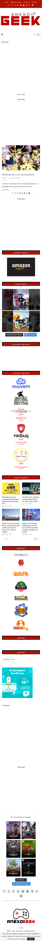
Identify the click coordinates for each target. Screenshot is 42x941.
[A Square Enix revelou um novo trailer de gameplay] (29, 830)
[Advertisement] (21, 64)
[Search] (34, 35)
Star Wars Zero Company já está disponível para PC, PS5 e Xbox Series (30, 499)
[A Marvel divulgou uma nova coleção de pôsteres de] (13, 849)
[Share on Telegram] (29, 193)
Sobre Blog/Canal (16, 2)
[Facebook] (4, 891)
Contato (34, 2)
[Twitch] (29, 5)
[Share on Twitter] (17, 193)
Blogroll (27, 2)
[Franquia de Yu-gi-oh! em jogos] (21, 157)
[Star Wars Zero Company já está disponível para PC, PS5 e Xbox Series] (31, 488)
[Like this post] (13, 193)
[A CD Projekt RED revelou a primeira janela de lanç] (29, 867)
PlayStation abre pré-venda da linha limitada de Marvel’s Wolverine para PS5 (10, 500)
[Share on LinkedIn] (22, 193)
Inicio (6, 2)
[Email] (23, 5)
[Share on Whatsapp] (26, 193)
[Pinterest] (17, 5)
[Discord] (32, 5)
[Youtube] (20, 5)
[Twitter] (12, 5)
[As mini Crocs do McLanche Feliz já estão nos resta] (29, 849)
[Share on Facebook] (15, 193)
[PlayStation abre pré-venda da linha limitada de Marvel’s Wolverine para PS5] (11, 488)
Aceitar (31, 939)
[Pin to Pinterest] (19, 193)
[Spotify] (26, 5)
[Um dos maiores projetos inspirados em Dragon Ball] (13, 867)
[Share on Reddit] (24, 193)
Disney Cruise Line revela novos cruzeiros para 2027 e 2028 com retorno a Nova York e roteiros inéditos (11, 527)
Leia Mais (5, 190)
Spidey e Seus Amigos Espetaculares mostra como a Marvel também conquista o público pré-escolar (30, 527)
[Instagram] (14, 5)
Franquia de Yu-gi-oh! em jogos (18, 175)
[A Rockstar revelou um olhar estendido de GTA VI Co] (13, 830)
